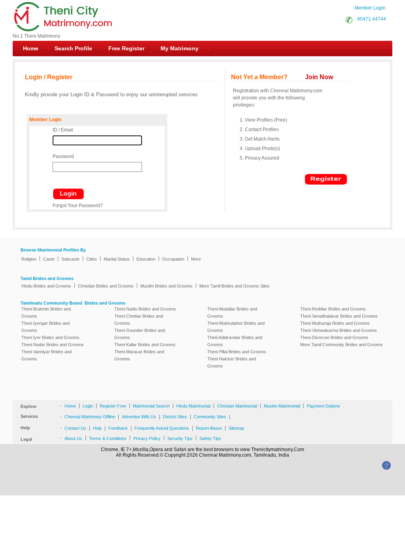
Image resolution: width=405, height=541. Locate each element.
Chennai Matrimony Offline (89, 416)
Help (97, 428)
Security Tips (180, 438)
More (196, 259)
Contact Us (75, 428)
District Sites (175, 416)
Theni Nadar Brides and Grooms (52, 344)
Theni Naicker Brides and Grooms (231, 362)
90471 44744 (370, 19)
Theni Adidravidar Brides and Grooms (234, 341)
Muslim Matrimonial (282, 406)
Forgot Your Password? (78, 205)
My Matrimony (180, 48)
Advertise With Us (139, 416)
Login (88, 406)
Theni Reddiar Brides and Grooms (333, 309)
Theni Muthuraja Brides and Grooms (335, 323)
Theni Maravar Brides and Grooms (139, 355)
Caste (49, 259)
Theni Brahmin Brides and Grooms (46, 312)
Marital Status (117, 259)
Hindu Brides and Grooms (46, 286)
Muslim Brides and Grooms (166, 286)
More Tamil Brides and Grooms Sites (234, 286)
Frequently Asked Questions (161, 428)
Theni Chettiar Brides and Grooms (138, 320)
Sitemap (236, 428)
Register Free (113, 406)
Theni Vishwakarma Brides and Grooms (338, 330)
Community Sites (210, 416)
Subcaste (70, 259)
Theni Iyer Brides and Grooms (50, 337)
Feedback (118, 428)
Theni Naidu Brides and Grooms (145, 309)
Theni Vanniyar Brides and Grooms (46, 355)
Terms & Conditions (108, 438)
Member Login (370, 8)
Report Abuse (209, 428)
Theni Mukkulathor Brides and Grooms (236, 327)
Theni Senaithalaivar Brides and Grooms (339, 316)
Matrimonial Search (151, 406)
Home (30, 48)
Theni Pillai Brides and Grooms (236, 351)
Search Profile (73, 48)
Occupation (173, 259)
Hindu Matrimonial (193, 406)
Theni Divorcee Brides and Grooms (334, 337)
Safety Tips (210, 438)
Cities (91, 259)
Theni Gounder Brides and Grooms (139, 334)
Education (145, 259)
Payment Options (323, 406)
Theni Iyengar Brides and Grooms (45, 327)
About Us (73, 438)
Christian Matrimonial (237, 406)
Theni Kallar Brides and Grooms (145, 344)
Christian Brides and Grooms (106, 286)
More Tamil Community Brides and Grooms (341, 344)
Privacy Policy (147, 438)
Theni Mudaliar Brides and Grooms (232, 312)
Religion (28, 259)
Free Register (126, 48)
